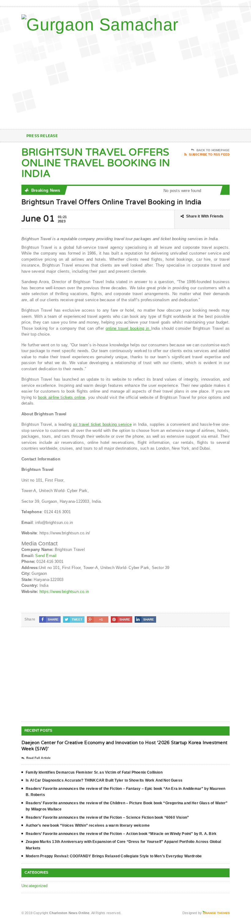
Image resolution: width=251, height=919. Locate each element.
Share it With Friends (204, 216)
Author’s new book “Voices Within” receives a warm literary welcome (88, 825)
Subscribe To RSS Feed (209, 154)
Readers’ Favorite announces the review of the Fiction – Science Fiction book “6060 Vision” (107, 817)
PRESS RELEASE (42, 135)
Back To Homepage (213, 150)
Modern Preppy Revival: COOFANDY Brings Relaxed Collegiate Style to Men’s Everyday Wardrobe (114, 856)
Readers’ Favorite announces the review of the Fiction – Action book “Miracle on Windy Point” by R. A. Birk (121, 834)
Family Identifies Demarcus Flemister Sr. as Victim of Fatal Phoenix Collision (94, 772)
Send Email (45, 555)
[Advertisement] (190, 80)
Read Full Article (38, 757)
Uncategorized (34, 885)
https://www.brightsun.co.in (64, 591)
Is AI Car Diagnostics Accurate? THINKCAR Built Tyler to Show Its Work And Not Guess (104, 780)
